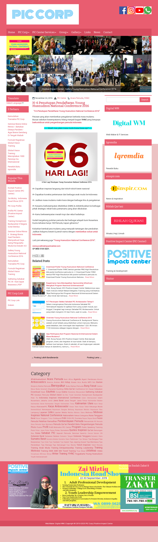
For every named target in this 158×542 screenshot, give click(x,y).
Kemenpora (46, 409)
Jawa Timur (82, 400)
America (50, 382)
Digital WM (59, 523)
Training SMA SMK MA (51, 451)
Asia (79, 382)
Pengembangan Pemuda (91, 424)
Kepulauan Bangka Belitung (63, 410)
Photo (33, 427)
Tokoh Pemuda (97, 445)
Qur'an (90, 430)
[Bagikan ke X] (39, 255)
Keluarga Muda (95, 406)
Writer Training (59, 453)
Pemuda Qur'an (60, 424)
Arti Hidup (65, 382)
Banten (99, 382)
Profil (45, 427)
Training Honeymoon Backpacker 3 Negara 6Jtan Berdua (17, 224)
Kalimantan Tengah (52, 404)
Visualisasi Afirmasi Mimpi (41, 454)
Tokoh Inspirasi (84, 445)
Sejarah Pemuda (63, 433)
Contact (107, 32)
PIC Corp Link (14, 300)
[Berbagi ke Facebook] (42, 255)
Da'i (86, 389)
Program (76, 427)
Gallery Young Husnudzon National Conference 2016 (17, 253)
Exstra (64, 392)
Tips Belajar (83, 439)
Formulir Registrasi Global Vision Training (16, 143)
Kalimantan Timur (67, 404)
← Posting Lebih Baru (41, 357)
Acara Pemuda (76, 98)
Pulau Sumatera (62, 430)
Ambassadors (38, 382)
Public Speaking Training (92, 427)
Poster (39, 427)
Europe (58, 392)
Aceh (66, 379)
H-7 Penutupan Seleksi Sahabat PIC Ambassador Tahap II (70, 302)
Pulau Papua (49, 430)
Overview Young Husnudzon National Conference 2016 (69, 318)
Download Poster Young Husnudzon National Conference (70, 267)
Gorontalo (77, 395)
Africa (71, 379)
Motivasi (89, 412)
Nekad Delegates (81, 415)
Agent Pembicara (89, 379)
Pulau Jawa (39, 430)
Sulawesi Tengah (66, 436)
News (97, 32)
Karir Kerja (98, 404)
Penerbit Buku (74, 424)
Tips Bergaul (93, 439)
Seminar (75, 433)
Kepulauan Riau (96, 410)
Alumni (99, 379)
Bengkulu (34, 386)
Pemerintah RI (90, 421)
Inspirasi (53, 398)
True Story (81, 451)
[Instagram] (131, 10)
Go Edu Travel (67, 395)
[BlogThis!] (36, 255)
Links (87, 32)
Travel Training (69, 451)
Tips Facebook (54, 442)
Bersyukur (58, 385)
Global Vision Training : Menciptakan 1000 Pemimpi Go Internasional (16, 156)
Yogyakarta (80, 454)
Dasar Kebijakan (95, 389)
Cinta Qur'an (69, 389)
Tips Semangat (59, 445)
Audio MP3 (86, 382)
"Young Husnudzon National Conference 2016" (74, 240)
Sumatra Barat (38, 439)
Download (35, 392)
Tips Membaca (93, 442)
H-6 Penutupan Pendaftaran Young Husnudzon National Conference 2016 (60, 104)
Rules (37, 433)
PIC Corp (23, 32)
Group (63, 32)
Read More (89, 277)
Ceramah (43, 389)
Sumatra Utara (64, 439)
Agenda (77, 379)
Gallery (75, 32)
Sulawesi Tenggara (82, 436)
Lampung (35, 412)
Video (99, 451)
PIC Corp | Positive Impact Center (99, 523)
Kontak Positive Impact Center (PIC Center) (16, 191)
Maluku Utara (79, 413)
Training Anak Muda (40, 448)
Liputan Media (61, 412)
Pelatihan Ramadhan (48, 421)
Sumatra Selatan (52, 439)
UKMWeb (91, 450)
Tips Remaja (46, 445)
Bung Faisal (90, 386)
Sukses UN (98, 433)
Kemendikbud (36, 410)
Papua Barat (92, 418)
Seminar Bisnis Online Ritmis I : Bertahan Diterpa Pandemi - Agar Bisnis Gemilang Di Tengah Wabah (17, 130)
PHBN (69, 418)
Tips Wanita (71, 445)
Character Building (55, 389)
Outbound (57, 418)
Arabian (57, 382)
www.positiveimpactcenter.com (46, 246)
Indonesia (43, 398)
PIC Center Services (43, 32)
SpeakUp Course (86, 433)
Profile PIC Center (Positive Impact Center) (15, 214)
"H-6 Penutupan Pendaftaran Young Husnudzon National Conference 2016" (67, 111)
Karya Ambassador (58, 406)
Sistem (11, 305)
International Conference (69, 398)
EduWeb (50, 391)
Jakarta (44, 400)
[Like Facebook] (123, 10)
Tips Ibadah (64, 442)
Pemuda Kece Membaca (44, 424)
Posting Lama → (94, 357)
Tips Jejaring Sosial (78, 442)
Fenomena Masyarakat (76, 392)
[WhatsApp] (148, 10)
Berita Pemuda (44, 386)
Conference (80, 389)
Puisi (33, 430)
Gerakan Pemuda (41, 395)
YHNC (86, 98)
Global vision (56, 395)
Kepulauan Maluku (82, 410)
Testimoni (74, 439)
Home (11, 32)
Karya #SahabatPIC (39, 406)
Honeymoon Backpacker (92, 395)
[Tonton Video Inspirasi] (139, 10)
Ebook (43, 392)
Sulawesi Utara (97, 436)
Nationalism (68, 415)
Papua (84, 418)
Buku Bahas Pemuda (74, 386)
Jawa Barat (58, 400)
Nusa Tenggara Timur (44, 418)
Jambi (50, 401)
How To (34, 398)
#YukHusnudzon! (38, 379)
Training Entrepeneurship (62, 448)
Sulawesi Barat (37, 436)
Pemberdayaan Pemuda (70, 421)
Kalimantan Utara (84, 403)
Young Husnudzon (94, 454)
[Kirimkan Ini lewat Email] (33, 255)
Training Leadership (84, 448)
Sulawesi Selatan (52, 436)
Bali (93, 382)
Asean (74, 382)
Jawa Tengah (70, 400)
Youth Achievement (39, 457)
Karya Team (74, 407)
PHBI (64, 418)
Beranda (54, 357)
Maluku (70, 413)
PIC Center (61, 98)
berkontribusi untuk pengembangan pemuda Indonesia (56, 122)
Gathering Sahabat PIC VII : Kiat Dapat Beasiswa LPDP (16, 282)
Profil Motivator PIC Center (60, 427)
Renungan (98, 430)
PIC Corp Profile (14, 206)
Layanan (43, 412)
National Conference (51, 415)
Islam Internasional (89, 398)
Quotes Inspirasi (78, 430)
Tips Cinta (44, 442)
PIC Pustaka (77, 418)
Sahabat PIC (48, 433)
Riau (32, 433)
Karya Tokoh (84, 407)
